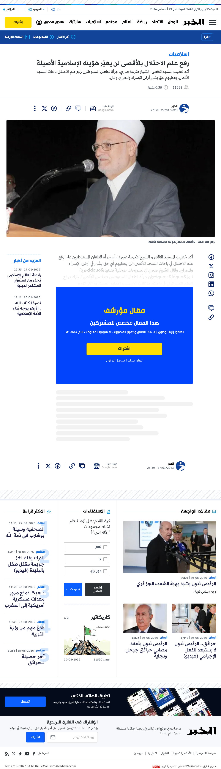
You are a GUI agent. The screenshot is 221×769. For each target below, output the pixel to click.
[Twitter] (13, 754)
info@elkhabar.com (63, 766)
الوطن (173, 22)
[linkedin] (211, 284)
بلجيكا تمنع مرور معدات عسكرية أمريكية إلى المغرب (24, 599)
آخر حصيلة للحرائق (33, 660)
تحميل (25, 702)
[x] (44, 108)
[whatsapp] (211, 293)
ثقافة (41, 523)
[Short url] (68, 108)
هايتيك (75, 22)
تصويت (75, 590)
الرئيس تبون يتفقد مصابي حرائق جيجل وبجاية (146, 650)
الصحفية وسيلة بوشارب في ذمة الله (25, 532)
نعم (98, 547)
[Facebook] (34, 754)
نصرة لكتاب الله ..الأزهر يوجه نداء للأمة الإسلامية (27, 308)
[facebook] (54, 108)
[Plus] (35, 108)
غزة (206, 37)
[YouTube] (27, 754)
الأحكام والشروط (182, 753)
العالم (127, 22)
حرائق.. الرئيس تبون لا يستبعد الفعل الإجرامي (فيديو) (195, 650)
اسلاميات (93, 22)
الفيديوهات (40, 37)
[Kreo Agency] (157, 766)
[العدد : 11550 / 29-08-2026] (87, 640)
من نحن (138, 753)
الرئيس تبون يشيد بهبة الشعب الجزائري (176, 584)
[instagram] (211, 275)
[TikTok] (20, 754)
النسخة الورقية (14, 37)
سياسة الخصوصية (206, 753)
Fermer (212, 22)
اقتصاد (157, 22)
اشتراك (124, 349)
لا (100, 559)
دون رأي (95, 571)
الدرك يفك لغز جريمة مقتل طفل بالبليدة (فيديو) (26, 564)
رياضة (142, 22)
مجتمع (111, 22)
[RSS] (7, 754)
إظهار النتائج (97, 589)
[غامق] (59, 9)
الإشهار (165, 753)
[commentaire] (78, 108)
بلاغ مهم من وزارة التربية (27, 631)
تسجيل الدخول (115, 361)
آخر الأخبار (63, 37)
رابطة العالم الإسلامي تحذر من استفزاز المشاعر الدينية (24, 280)
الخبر (175, 106)
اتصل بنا (152, 753)
